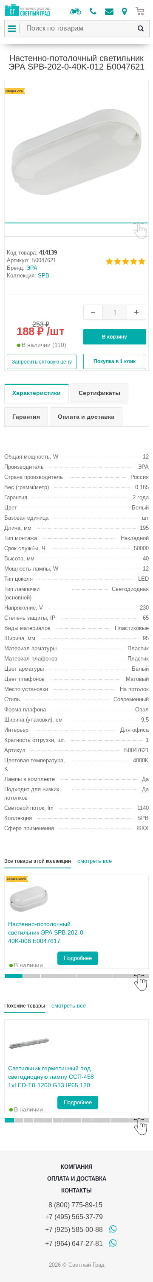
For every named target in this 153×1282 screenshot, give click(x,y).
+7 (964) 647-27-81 (74, 1243)
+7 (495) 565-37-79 (74, 1216)
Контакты (76, 1190)
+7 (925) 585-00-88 (74, 1229)
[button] (76, 223)
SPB (43, 275)
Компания (76, 1167)
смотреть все (94, 861)
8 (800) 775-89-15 (73, 1205)
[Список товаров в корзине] (142, 11)
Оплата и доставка (76, 1179)
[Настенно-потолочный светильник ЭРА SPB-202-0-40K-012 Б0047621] (76, 152)
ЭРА (31, 268)
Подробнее (78, 958)
